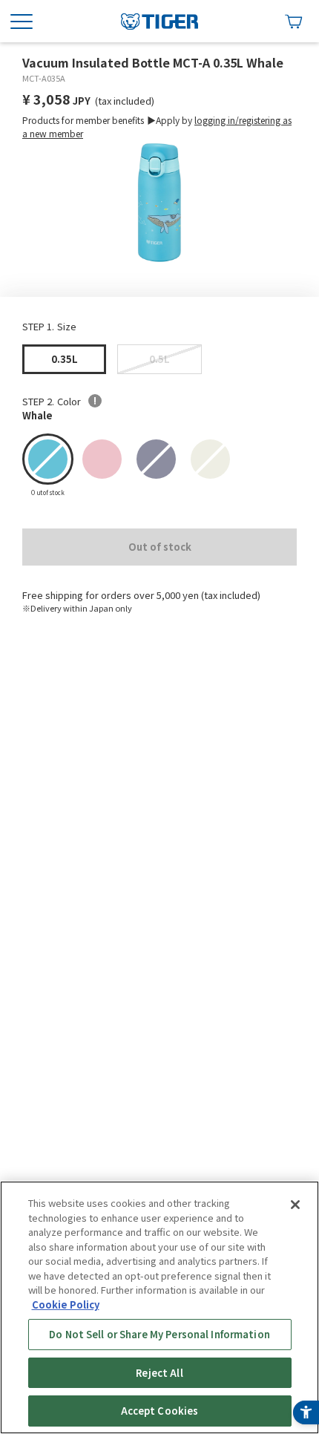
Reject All (159, 1373)
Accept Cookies (160, 1411)
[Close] (295, 1204)
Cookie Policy (65, 1304)
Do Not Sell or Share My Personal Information (159, 1334)
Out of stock (159, 547)
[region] (159, 1307)
